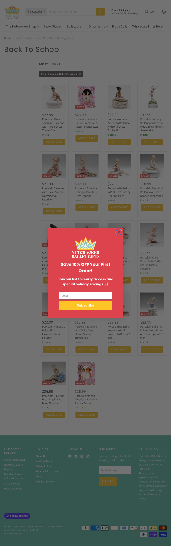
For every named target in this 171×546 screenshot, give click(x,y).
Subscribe (85, 305)
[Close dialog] (119, 232)
